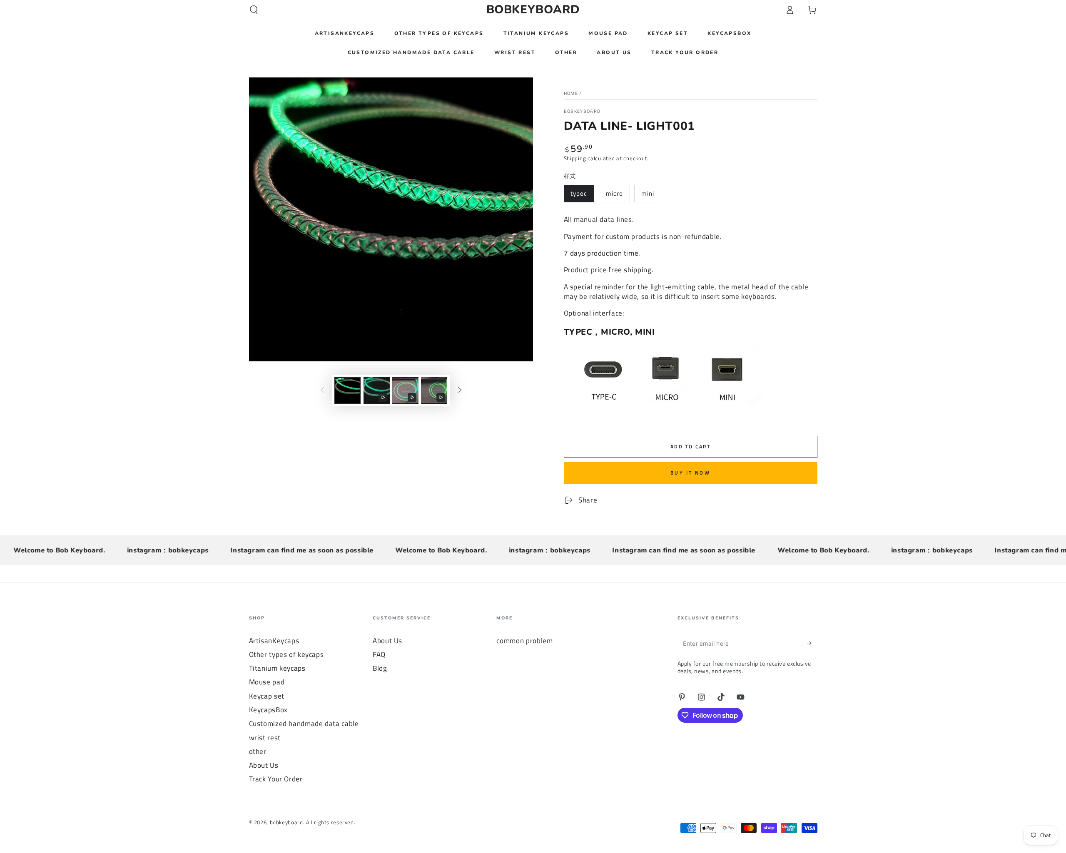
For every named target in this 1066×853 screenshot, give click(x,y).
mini (647, 193)
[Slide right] (459, 390)
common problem (524, 640)
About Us (264, 765)
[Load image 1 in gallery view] (347, 390)
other (257, 751)
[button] (253, 9)
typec (578, 193)
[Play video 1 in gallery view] (377, 390)
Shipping (575, 158)
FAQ (379, 654)
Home (571, 93)
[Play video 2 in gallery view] (405, 390)
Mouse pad (267, 681)
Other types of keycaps (286, 654)
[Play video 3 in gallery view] (434, 390)
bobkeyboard (582, 111)
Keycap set (266, 696)
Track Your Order (276, 778)
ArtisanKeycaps (274, 640)
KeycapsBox (268, 709)
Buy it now (690, 473)
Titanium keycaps (277, 668)
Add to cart (690, 446)
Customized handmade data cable (304, 723)
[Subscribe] (812, 643)
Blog (380, 668)
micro (614, 193)
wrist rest (265, 737)
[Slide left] (322, 390)
